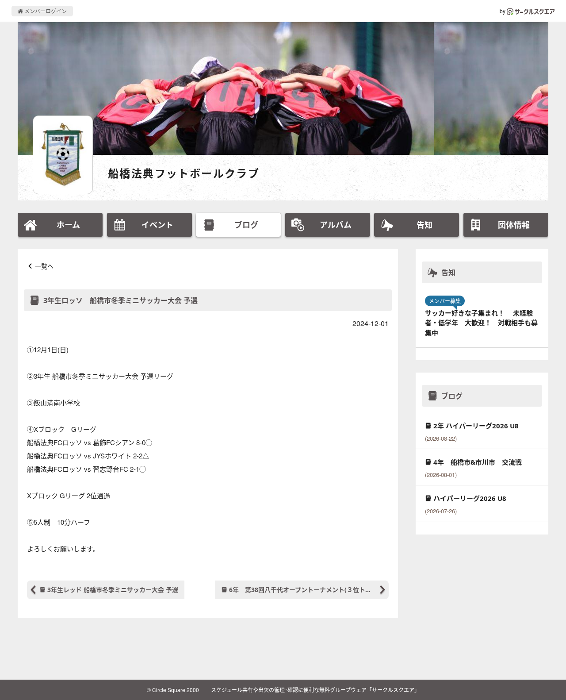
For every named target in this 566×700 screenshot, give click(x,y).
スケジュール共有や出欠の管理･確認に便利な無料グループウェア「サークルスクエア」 (315, 689)
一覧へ (44, 266)
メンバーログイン (45, 11)
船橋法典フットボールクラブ (184, 173)
